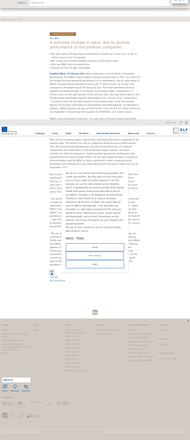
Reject (95, 264)
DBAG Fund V (72, 363)
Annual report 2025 (139, 352)
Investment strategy (12, 340)
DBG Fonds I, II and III (77, 370)
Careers (151, 133)
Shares (131, 330)
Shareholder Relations (63, 34)
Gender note (145, 432)
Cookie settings (168, 358)
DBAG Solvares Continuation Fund (75, 331)
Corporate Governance (140, 360)
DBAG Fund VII (73, 348)
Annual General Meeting (141, 356)
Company (40, 133)
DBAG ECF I (71, 359)
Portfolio (84, 133)
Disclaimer (121, 432)
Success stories (104, 333)
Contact (5, 391)
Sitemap (169, 432)
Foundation (182, 432)
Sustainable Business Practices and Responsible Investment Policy (16, 347)
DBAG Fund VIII (73, 340)
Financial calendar (138, 345)
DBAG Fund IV (73, 366)
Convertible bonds (138, 337)
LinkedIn (95, 312)
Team (55, 133)
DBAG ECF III (72, 344)
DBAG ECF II (71, 351)
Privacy (133, 432)
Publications (134, 349)
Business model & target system (15, 335)
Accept (95, 247)
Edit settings (95, 255)
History (6, 353)
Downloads (15, 391)
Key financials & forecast (141, 341)
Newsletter (26, 391)
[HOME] (9, 131)
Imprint (110, 432)
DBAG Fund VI (73, 355)
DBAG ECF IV (72, 336)
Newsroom (133, 133)
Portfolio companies (107, 330)
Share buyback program (141, 333)
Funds (69, 133)
